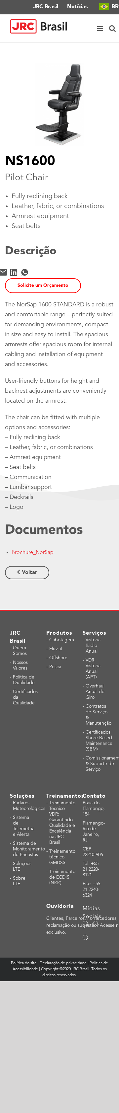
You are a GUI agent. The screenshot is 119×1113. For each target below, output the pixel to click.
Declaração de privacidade (63, 963)
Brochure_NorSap (33, 552)
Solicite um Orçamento (43, 285)
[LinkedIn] (14, 272)
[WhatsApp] (24, 272)
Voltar (28, 572)
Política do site (24, 963)
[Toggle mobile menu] (100, 28)
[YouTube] (95, 923)
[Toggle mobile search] (112, 28)
